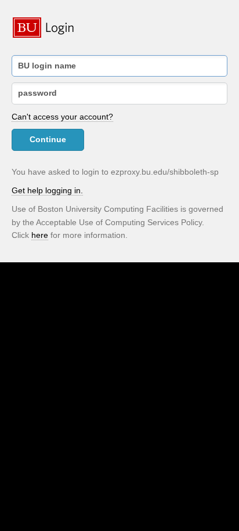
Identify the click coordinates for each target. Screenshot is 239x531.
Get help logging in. (47, 190)
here (39, 235)
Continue (48, 139)
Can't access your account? (62, 116)
